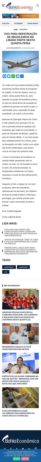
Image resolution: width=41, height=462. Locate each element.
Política (5, 23)
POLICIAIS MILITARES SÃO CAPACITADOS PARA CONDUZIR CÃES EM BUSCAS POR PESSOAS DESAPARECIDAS (20, 232)
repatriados (23, 267)
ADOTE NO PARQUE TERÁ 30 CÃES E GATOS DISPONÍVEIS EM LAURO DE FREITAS (21, 242)
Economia (18, 23)
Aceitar (16, 459)
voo (5, 272)
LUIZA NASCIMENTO (13, 48)
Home (16, 29)
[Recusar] (38, 455)
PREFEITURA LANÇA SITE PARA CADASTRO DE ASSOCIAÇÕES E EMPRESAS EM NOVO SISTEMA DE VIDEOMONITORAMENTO (21, 251)
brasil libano (9, 267)
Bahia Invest (33, 23)
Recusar (25, 459)
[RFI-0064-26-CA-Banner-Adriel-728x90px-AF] (20, 16)
